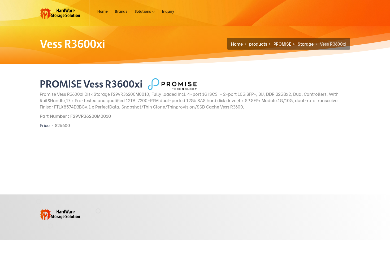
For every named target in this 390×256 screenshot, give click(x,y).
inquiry (168, 11)
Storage (306, 44)
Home (102, 11)
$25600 (62, 125)
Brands (121, 11)
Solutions (143, 11)
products (258, 44)
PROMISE (282, 44)
